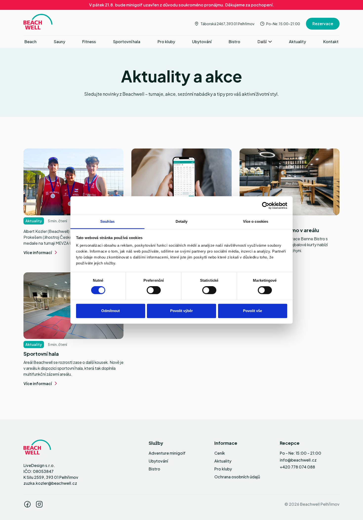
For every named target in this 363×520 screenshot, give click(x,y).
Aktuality (222, 461)
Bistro (154, 468)
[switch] (154, 290)
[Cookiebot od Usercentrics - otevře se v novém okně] (265, 205)
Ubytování (158, 461)
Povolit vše (252, 311)
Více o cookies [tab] (255, 221)
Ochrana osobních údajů (237, 476)
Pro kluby (223, 468)
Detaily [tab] (182, 221)
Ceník (219, 453)
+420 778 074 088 (297, 466)
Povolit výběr (181, 311)
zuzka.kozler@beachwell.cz (50, 483)
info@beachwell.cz (298, 460)
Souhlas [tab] (107, 221)
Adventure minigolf (167, 453)
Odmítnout (110, 311)
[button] (265, 42)
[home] (38, 22)
